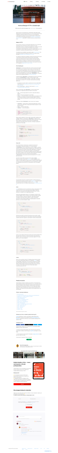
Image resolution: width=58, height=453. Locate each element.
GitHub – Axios (19, 308)
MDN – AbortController (21, 306)
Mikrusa (31, 326)
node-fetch (33, 180)
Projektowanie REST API (24, 432)
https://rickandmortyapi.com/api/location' (33, 135)
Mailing (23, 449)
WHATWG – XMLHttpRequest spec (22, 299)
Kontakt (26, 449)
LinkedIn (17, 316)
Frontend (31, 28)
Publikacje (48, 448)
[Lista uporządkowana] (23, 418)
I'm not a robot (29, 404)
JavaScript (33, 28)
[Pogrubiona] (19, 418)
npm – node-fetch (20, 307)
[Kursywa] (20, 418)
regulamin (26, 401)
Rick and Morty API (37, 52)
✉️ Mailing (37, 1)
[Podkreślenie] (21, 418)
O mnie (41, 448)
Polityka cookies (24, 448)
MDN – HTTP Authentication (21, 300)
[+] (28, 418)
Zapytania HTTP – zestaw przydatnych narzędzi (24, 296)
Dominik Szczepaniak (24, 427)
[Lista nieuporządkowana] (24, 418)
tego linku (32, 330)
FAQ (44, 448)
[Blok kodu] (26, 418)
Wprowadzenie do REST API (21, 297)
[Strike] (22, 418)
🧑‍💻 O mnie (25, 1)
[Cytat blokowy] (25, 418)
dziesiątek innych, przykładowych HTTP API (27, 54)
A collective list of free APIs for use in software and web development (28, 295)
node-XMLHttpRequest (21, 298)
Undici (35, 260)
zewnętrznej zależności (32, 74)
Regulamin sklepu (36, 448)
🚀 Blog (31, 1)
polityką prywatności (33, 402)
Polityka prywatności (30, 448)
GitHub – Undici (19, 309)
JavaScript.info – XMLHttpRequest (22, 301)
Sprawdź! (22, 384)
